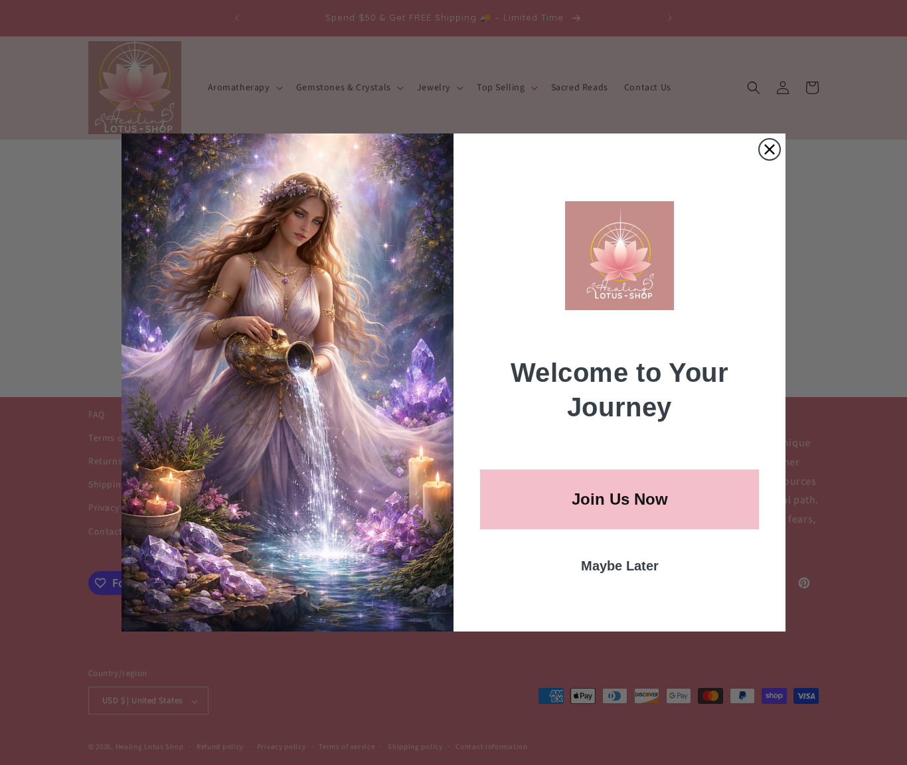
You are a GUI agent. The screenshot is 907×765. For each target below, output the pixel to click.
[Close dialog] (769, 149)
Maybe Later (620, 565)
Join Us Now (620, 499)
